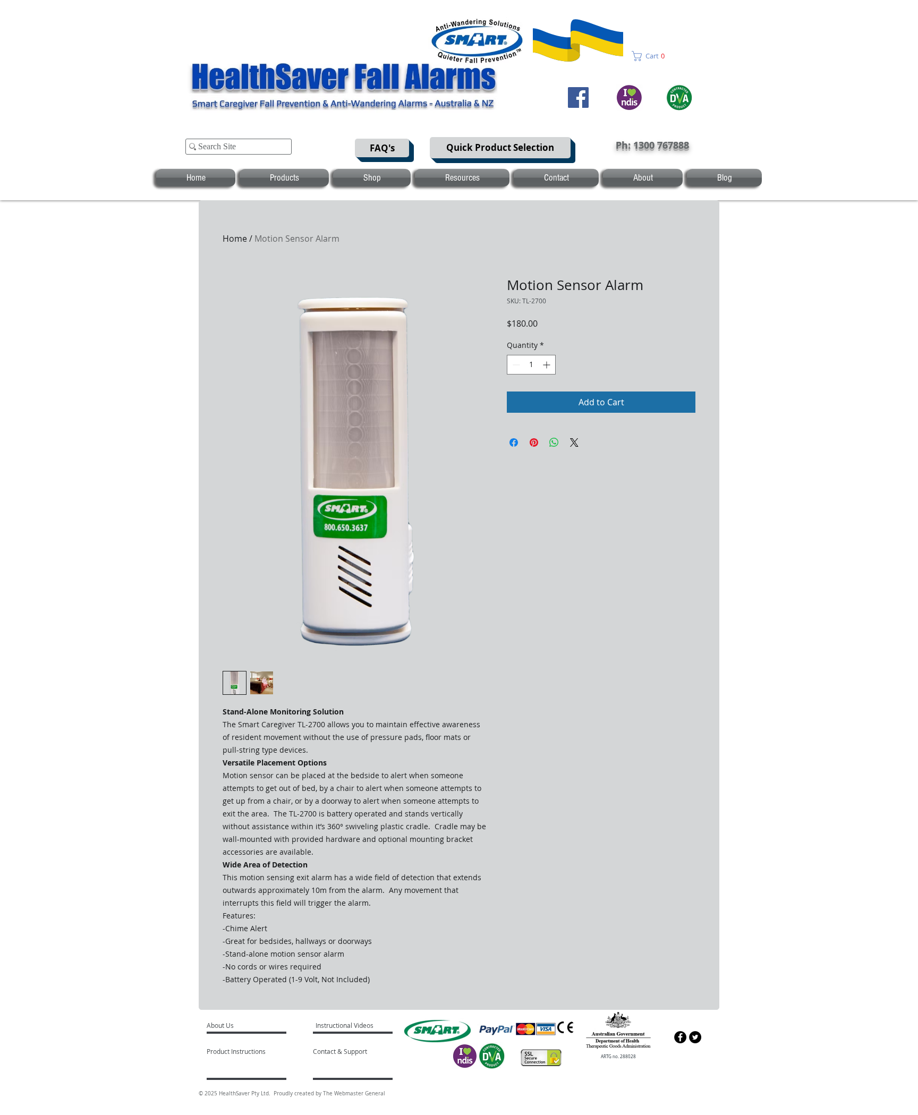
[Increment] (547, 364)
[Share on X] (574, 442)
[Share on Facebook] (513, 442)
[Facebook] (578, 97)
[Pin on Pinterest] (534, 442)
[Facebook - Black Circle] (680, 1037)
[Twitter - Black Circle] (695, 1037)
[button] (652, 56)
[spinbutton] (531, 364)
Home (235, 238)
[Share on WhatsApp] (554, 442)
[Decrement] (515, 364)
